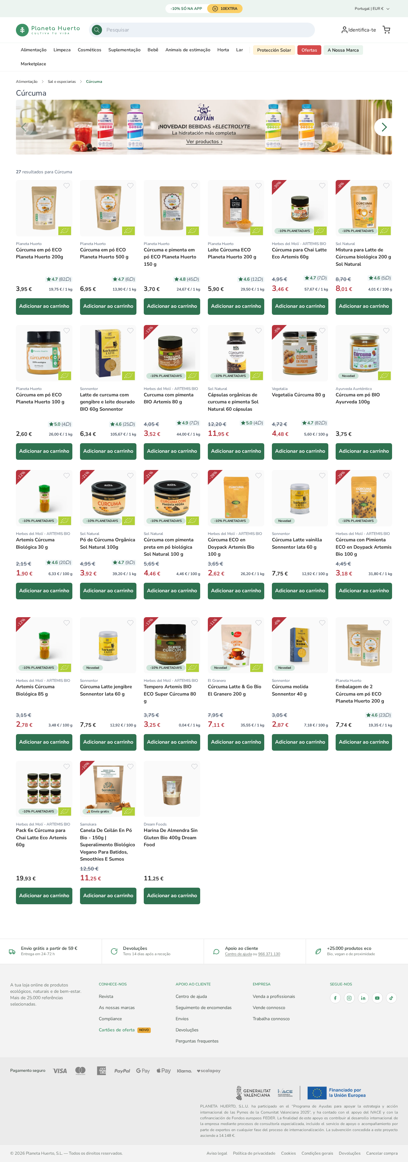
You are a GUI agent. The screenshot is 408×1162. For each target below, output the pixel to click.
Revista (106, 996)
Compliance (110, 1019)
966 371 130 (269, 953)
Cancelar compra (382, 1153)
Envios (182, 1019)
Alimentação (34, 50)
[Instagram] (349, 997)
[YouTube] (377, 997)
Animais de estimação (187, 50)
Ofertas (309, 50)
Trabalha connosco (271, 1019)
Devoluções (187, 1030)
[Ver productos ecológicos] (64, 231)
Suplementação (124, 50)
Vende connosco (269, 1008)
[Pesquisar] (97, 30)
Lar (239, 50)
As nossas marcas (117, 1008)
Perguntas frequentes (197, 1041)
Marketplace (33, 64)
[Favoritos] (67, 186)
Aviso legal (217, 1153)
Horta (223, 50)
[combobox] (202, 30)
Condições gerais (317, 1153)
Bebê (153, 50)
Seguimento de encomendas (204, 1008)
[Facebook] (335, 997)
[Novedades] (204, 127)
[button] (386, 30)
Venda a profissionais (274, 996)
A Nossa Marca (343, 50)
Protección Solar (274, 50)
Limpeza (62, 50)
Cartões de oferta (124, 1030)
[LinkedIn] (363, 997)
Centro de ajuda (238, 953)
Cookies (288, 1153)
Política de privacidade (254, 1153)
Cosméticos (89, 50)
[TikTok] (391, 997)
